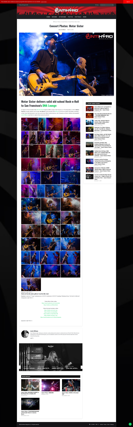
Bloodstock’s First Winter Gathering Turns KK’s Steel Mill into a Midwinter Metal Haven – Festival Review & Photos (102, 129)
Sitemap (112, 424)
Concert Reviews (50, 350)
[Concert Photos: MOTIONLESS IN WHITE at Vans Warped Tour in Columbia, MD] (30, 385)
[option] (51, 357)
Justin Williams (63, 29)
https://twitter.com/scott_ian (50, 310)
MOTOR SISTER (40, 109)
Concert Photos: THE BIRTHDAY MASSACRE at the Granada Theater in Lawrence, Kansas (30, 413)
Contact (101, 424)
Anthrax (57, 111)
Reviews (54, 16)
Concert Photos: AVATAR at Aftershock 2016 (70, 393)
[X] (33, 338)
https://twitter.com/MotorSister (51, 305)
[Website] (31, 338)
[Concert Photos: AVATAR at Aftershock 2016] (71, 385)
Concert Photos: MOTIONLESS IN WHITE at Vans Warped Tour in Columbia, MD (30, 393)
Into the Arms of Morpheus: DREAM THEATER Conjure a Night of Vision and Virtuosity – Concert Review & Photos (102, 169)
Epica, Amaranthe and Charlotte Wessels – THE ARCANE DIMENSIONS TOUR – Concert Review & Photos (103, 115)
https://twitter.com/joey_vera (50, 315)
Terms (108, 424)
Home (48, 16)
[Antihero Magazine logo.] (66, 10)
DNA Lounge (50, 105)
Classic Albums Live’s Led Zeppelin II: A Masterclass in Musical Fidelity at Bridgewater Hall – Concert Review (102, 108)
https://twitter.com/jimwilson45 (51, 313)
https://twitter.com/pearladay (50, 312)
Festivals (78, 16)
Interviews (62, 16)
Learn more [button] (44, 1)
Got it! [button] (128, 1)
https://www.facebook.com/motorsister (51, 303)
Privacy (105, 424)
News (84, 16)
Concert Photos (64, 21)
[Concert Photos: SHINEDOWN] (51, 385)
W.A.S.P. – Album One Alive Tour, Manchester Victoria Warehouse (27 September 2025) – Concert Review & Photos (51, 357)
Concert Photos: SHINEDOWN (47, 392)
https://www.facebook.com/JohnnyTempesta (50, 317)
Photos (70, 16)
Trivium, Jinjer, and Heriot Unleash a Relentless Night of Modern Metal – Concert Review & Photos (102, 122)
